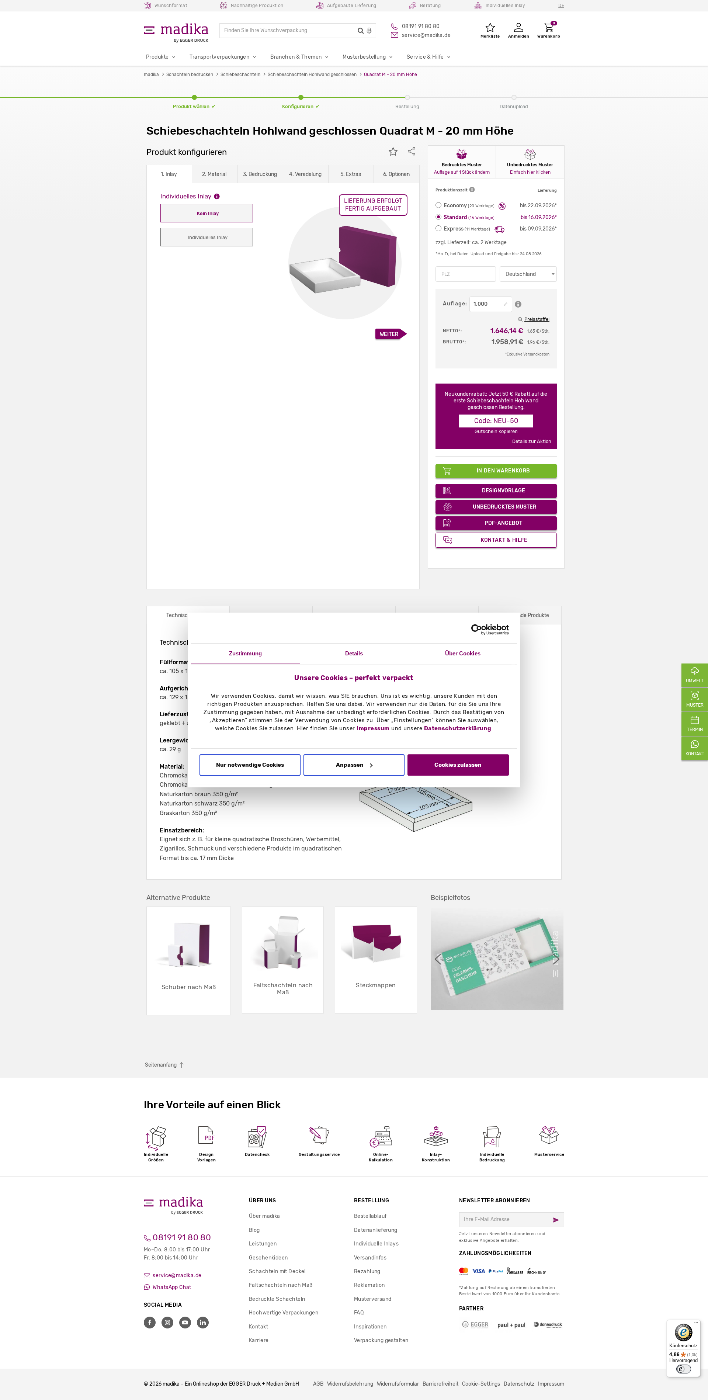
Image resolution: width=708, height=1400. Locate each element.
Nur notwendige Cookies (250, 765)
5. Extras (350, 174)
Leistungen (263, 1244)
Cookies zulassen (458, 765)
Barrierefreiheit (440, 1384)
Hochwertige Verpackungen (283, 1313)
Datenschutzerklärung (458, 728)
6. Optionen (396, 174)
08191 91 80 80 (181, 1238)
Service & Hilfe (425, 57)
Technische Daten (187, 615)
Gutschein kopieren (496, 431)
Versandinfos (370, 1258)
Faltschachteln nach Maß (281, 1285)
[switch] (683, 1369)
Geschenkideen (268, 1258)
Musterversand (372, 1299)
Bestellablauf (370, 1216)
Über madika (264, 1216)
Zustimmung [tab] (245, 653)
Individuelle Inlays (376, 1244)
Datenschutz (519, 1384)
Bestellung (371, 1201)
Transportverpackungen (219, 57)
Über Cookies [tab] (462, 653)
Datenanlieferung (376, 1230)
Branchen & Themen (296, 57)
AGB (318, 1384)
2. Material (214, 174)
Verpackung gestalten (381, 1340)
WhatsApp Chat (171, 1287)
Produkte (157, 57)
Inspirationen (370, 1327)
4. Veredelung (305, 174)
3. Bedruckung (260, 174)
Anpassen (350, 765)
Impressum (373, 728)
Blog (254, 1230)
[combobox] (528, 274)
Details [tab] (354, 653)
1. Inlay (169, 174)
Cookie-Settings (481, 1384)
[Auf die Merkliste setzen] (393, 152)
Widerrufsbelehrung (350, 1384)
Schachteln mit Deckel (277, 1271)
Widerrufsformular (398, 1384)
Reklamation (369, 1285)
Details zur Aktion (531, 441)
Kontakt (258, 1327)
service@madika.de (177, 1275)
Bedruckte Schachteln (277, 1299)
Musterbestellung (364, 57)
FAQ (359, 1313)
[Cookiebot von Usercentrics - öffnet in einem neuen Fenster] (476, 629)
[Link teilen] (411, 152)
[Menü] (696, 1324)
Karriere (258, 1340)
